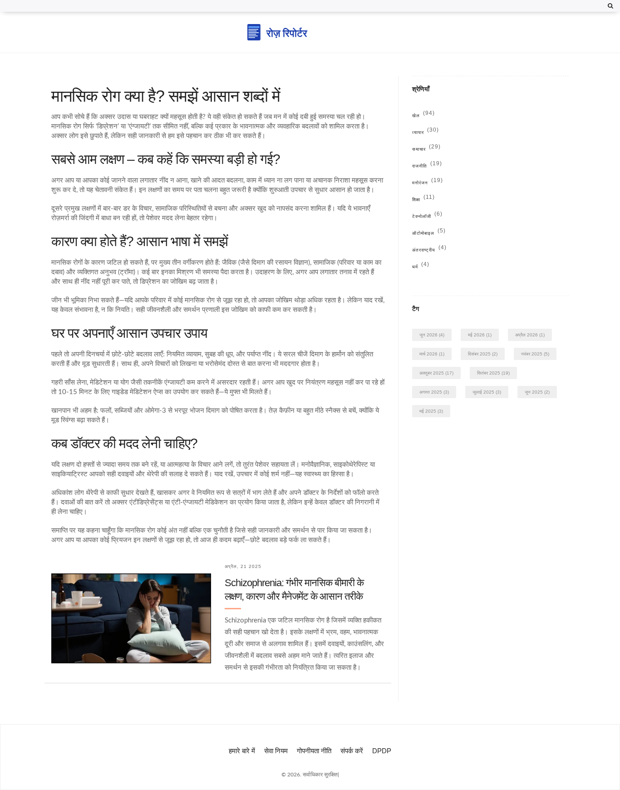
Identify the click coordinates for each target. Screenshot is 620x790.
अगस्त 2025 (434, 392)
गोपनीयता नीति (314, 751)
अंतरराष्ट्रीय (429, 249)
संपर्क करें (351, 751)
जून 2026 (431, 334)
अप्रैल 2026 (530, 334)
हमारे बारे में (242, 751)
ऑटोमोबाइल (429, 233)
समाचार (426, 149)
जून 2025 (537, 392)
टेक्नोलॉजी (427, 216)
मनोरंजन (427, 182)
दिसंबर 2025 (482, 353)
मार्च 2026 (431, 353)
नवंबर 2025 (535, 353)
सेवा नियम (276, 751)
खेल (423, 115)
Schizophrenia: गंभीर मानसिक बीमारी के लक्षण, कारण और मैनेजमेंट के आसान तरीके (294, 589)
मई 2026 (480, 334)
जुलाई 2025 (486, 392)
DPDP (381, 751)
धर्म (420, 266)
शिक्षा (423, 199)
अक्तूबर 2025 (436, 372)
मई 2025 (431, 411)
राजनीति (427, 165)
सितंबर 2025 (493, 372)
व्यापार (425, 132)
